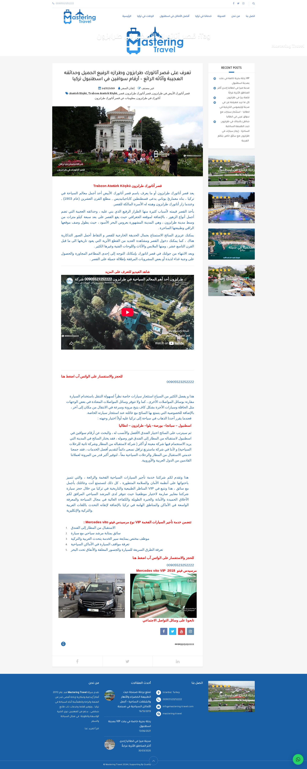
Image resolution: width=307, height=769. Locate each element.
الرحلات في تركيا (145, 16)
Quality (147, 765)
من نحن (235, 16)
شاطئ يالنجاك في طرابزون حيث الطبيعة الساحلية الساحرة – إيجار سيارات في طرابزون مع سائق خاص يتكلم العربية (233, 131)
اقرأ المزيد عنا (92, 728)
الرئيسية (127, 16)
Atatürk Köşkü (78, 93)
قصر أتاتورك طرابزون (138, 93)
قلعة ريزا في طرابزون (238, 97)
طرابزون (137, 425)
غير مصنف (148, 88)
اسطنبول (184, 425)
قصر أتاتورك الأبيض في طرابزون (171, 93)
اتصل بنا (250, 16)
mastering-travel (172, 714)
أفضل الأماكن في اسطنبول (174, 16)
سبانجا (170, 425)
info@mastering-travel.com (178, 706)
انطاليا (123, 425)
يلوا (148, 425)
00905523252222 (180, 382)
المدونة (221, 16)
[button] (298, 759)
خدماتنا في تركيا (203, 16)
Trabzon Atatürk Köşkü (102, 93)
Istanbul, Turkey (171, 692)
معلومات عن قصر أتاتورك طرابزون (115, 98)
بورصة (158, 425)
